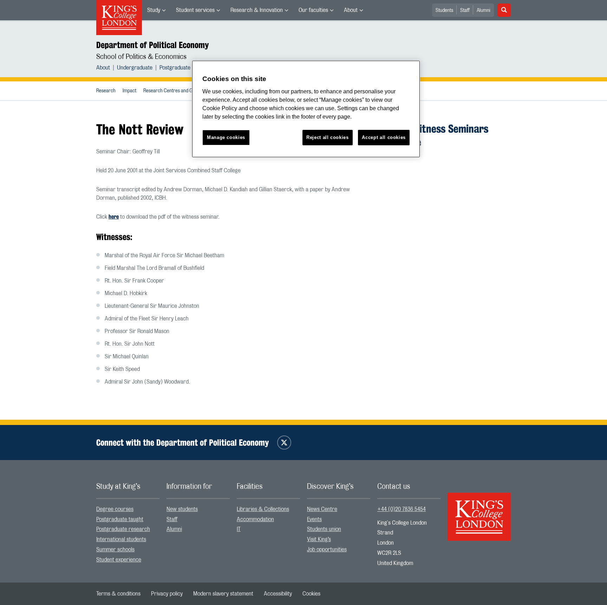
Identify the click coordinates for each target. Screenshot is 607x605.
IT (239, 529)
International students (121, 539)
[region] (306, 109)
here (114, 217)
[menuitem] (156, 10)
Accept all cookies (384, 137)
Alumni (483, 10)
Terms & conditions (118, 594)
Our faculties (313, 10)
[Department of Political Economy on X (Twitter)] (284, 443)
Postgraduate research (123, 529)
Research (106, 90)
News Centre (322, 509)
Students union (324, 529)
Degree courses (114, 509)
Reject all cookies (327, 137)
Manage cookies (226, 137)
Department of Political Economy (152, 45)
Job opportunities (327, 549)
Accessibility (278, 594)
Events (314, 519)
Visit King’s (319, 539)
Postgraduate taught (119, 519)
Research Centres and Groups (173, 90)
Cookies (311, 594)
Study (153, 10)
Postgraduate (174, 68)
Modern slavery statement (223, 594)
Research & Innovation (256, 10)
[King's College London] (479, 510)
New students (182, 509)
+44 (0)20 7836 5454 (401, 509)
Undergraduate (134, 68)
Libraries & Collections (263, 509)
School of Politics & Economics (141, 56)
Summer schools (115, 549)
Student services (195, 10)
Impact (129, 90)
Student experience (118, 560)
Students (444, 10)
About (351, 10)
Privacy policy (167, 594)
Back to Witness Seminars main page (432, 135)
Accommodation (255, 519)
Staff (465, 10)
